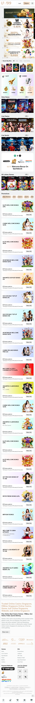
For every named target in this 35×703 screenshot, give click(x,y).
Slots (2, 651)
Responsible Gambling (17, 689)
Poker (2, 657)
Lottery (3, 662)
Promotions (21, 651)
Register (27, 3)
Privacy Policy (24, 687)
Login (19, 3)
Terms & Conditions (11, 687)
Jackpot (20, 653)
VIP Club (20, 655)
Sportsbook (4, 655)
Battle (3, 659)
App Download (22, 659)
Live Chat (20, 662)
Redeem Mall (21, 657)
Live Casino (4, 653)
